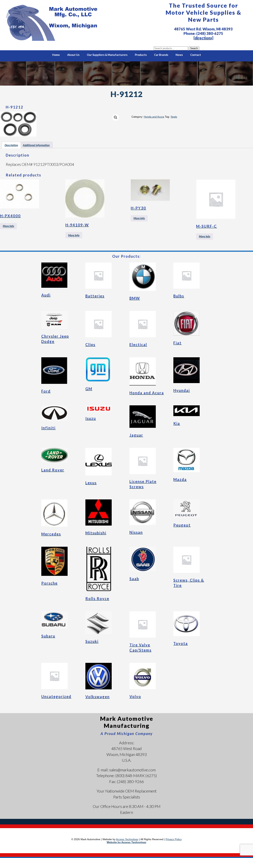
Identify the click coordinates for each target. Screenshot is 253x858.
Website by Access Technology (126, 842)
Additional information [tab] (36, 145)
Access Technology (127, 839)
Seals (174, 116)
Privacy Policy (174, 839)
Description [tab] (11, 145)
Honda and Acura (154, 116)
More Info (8, 226)
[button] (115, 117)
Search (194, 48)
